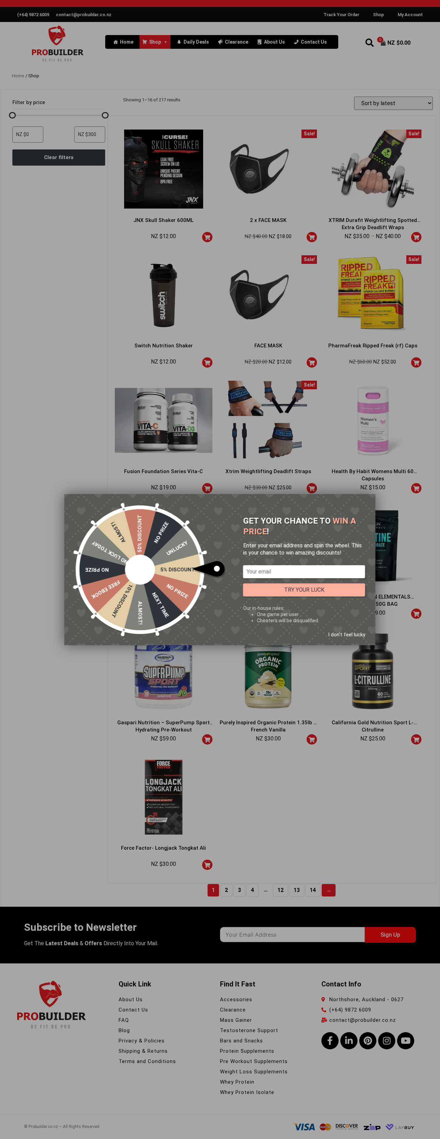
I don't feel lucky (346, 634)
